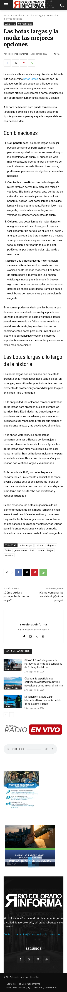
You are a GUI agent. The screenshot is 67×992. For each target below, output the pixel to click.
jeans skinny (21, 550)
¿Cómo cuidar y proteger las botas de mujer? (16, 596)
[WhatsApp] (31, 63)
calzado (39, 545)
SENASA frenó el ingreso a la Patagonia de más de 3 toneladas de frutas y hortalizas (43, 664)
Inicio (6, 15)
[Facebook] (7, 63)
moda (41, 550)
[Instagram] (30, 635)
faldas (8, 550)
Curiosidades (18, 15)
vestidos (9, 555)
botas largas (30, 79)
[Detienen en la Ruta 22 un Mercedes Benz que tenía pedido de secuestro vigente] (13, 701)
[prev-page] (6, 714)
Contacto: (10, 934)
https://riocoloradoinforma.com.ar (33, 629)
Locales (8, 706)
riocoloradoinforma (18, 53)
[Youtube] (43, 635)
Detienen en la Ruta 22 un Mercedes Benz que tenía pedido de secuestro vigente (42, 700)
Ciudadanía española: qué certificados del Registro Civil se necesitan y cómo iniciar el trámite (43, 682)
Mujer (50, 550)
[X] (15, 63)
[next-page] (11, 714)
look (32, 550)
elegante (51, 545)
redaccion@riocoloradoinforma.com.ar (38, 934)
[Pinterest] (23, 63)
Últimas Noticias (25, 24)
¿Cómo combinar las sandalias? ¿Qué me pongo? (51, 596)
